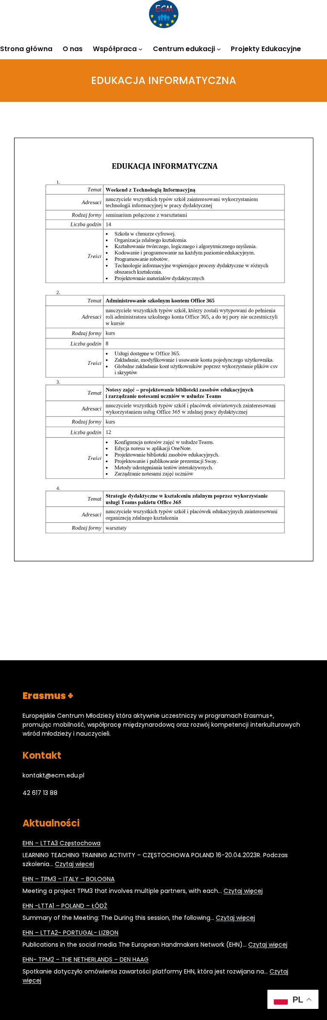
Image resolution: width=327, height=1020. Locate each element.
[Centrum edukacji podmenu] (219, 48)
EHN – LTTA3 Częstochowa (61, 843)
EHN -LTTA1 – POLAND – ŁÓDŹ (65, 906)
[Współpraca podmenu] (140, 48)
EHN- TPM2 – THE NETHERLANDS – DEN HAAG (86, 959)
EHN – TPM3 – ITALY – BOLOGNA (69, 879)
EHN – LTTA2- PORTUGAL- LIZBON (70, 932)
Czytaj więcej (74, 864)
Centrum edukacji (184, 49)
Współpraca (115, 49)
